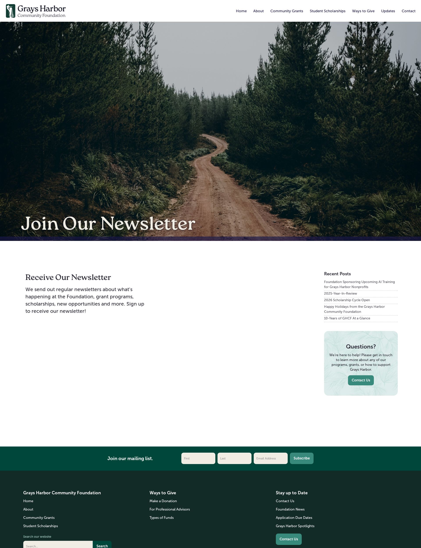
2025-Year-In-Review (340, 293)
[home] (36, 10)
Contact (409, 11)
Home (241, 11)
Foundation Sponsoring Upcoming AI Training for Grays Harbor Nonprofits (359, 284)
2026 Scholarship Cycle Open (347, 300)
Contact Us (361, 380)
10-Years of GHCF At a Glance (347, 318)
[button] (258, 11)
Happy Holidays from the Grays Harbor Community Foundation (354, 309)
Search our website (37, 536)
